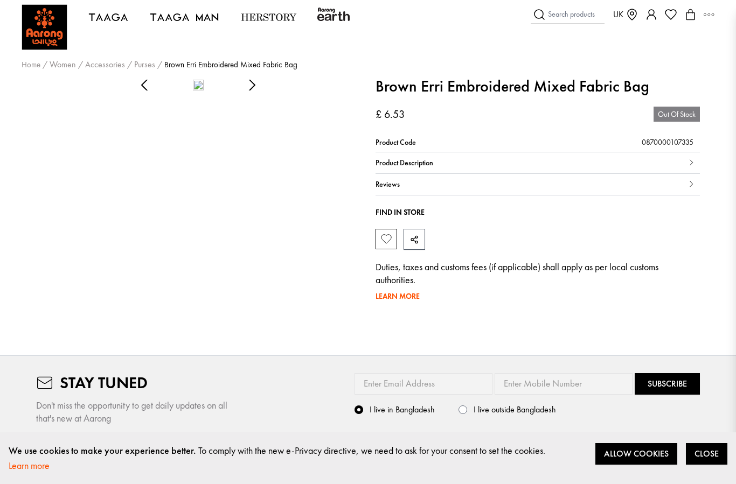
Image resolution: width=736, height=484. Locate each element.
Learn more (29, 465)
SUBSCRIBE (667, 383)
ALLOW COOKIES (636, 453)
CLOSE (707, 453)
